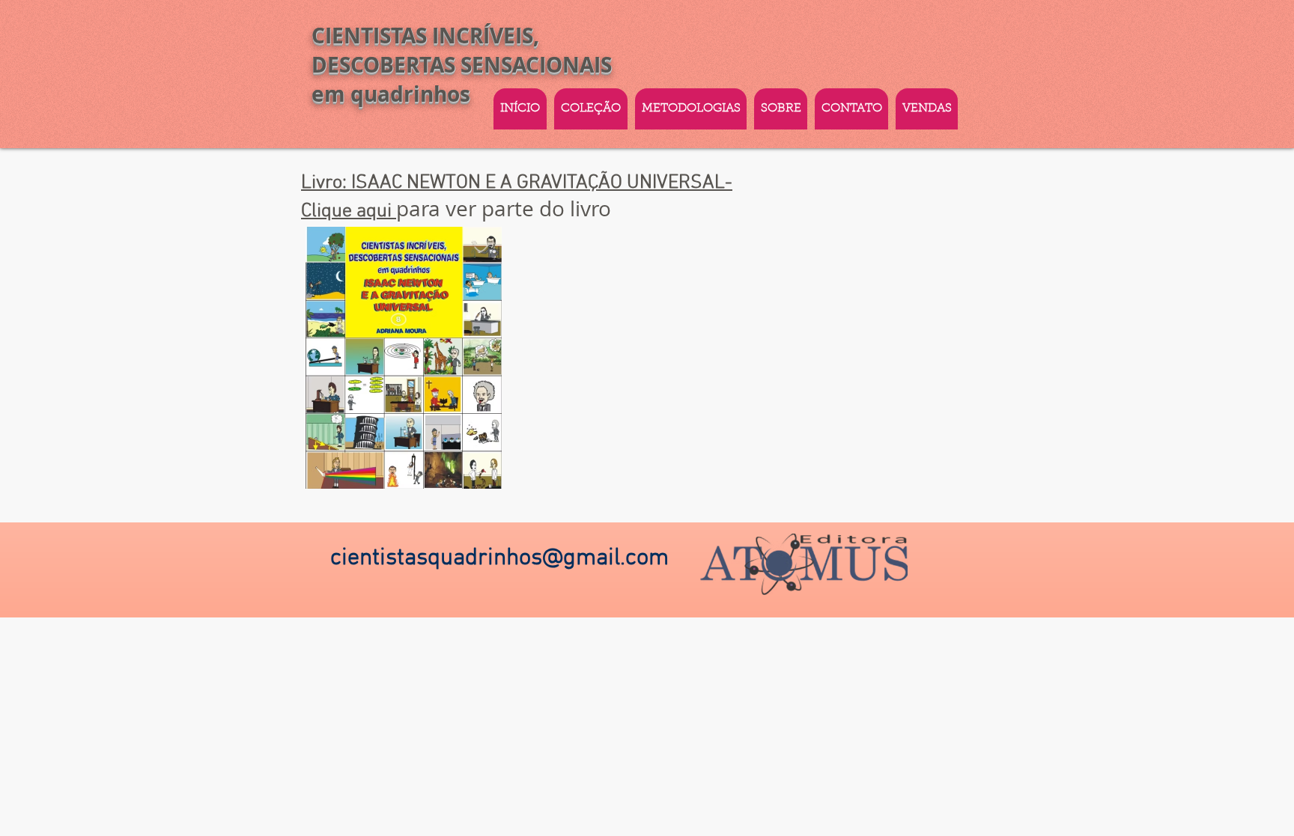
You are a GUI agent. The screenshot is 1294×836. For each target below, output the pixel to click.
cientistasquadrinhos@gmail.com (499, 558)
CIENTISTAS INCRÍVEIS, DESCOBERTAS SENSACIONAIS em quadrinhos (462, 65)
